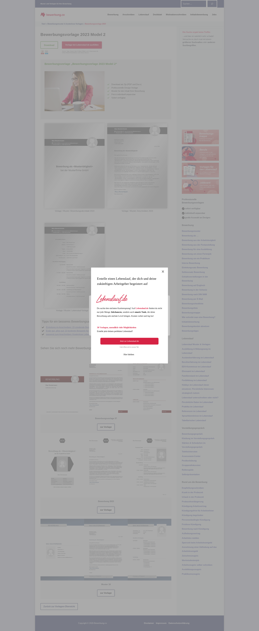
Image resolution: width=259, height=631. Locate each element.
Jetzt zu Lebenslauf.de (129, 341)
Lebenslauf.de (142, 308)
